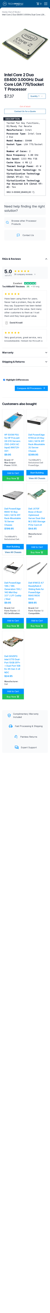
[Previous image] (3, 43)
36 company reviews (23, 274)
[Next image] (46, 43)
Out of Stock (14, 12)
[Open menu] (46, 4)
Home (4, 12)
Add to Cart (13, 473)
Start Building (37, 472)
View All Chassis (37, 478)
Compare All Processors (29, 388)
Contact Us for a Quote (25, 111)
